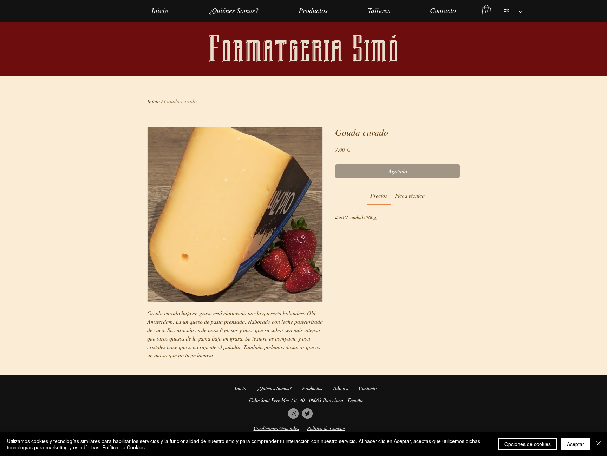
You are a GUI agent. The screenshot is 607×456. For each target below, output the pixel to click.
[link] (378, 195)
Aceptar (575, 444)
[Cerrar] (598, 444)
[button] (486, 10)
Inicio (153, 101)
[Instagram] (293, 413)
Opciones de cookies (527, 444)
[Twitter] (307, 413)
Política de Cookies (123, 447)
